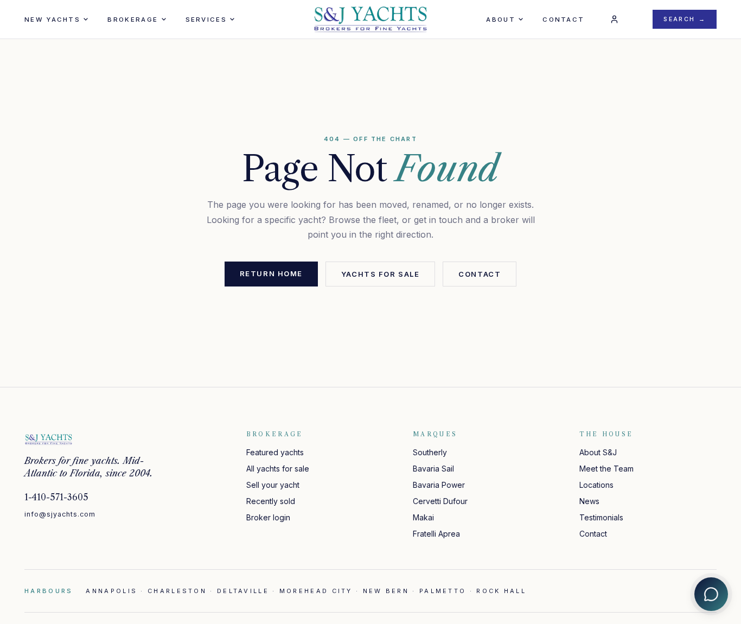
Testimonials (601, 517)
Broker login (268, 517)
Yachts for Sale (380, 274)
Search (684, 19)
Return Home (271, 273)
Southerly (430, 452)
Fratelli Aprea (436, 533)
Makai (423, 517)
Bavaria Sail (433, 468)
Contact (563, 19)
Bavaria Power (439, 484)
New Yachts (52, 19)
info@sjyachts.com (59, 514)
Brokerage (132, 19)
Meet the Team (606, 468)
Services (206, 19)
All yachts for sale (277, 468)
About (500, 19)
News (589, 501)
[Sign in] (614, 19)
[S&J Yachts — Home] (370, 20)
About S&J (598, 452)
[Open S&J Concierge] (711, 594)
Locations (596, 484)
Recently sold (270, 501)
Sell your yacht (272, 484)
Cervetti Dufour (440, 501)
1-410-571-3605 (56, 497)
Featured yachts (275, 452)
